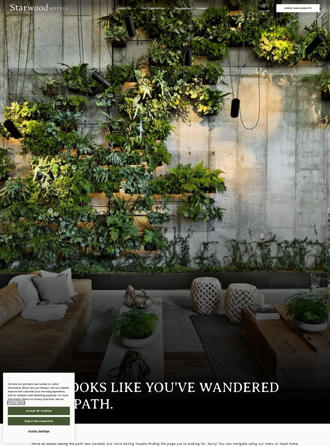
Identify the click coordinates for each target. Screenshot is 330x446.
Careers (201, 8)
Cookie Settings (39, 431)
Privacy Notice (16, 402)
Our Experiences (153, 8)
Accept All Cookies (39, 410)
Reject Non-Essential (39, 421)
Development (184, 8)
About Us (124, 8)
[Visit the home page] (39, 8)
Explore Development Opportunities (227, 4)
